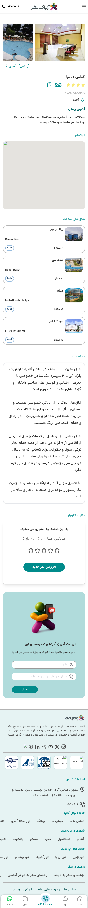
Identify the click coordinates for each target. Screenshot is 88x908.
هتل (25, 904)
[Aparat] (30, 746)
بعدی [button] (12, 67)
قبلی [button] (22, 67)
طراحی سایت (68, 889)
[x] (57, 746)
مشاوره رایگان (45, 904)
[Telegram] (44, 746)
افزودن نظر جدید (44, 567)
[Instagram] (63, 746)
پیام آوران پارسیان (23, 889)
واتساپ (9, 904)
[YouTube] (50, 746)
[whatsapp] (24, 746)
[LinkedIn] (37, 746)
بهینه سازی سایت (47, 889)
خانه (80, 904)
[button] (25, 689)
